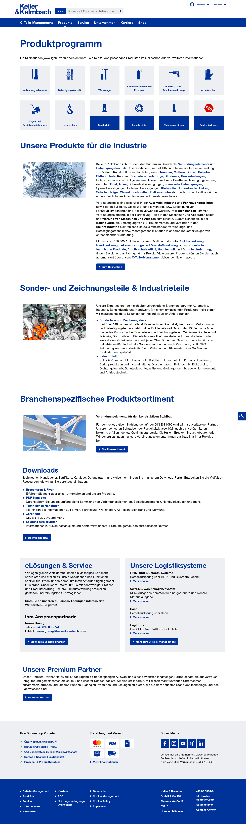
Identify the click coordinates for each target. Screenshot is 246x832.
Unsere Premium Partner (62, 669)
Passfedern (138, 176)
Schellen (102, 192)
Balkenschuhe (160, 192)
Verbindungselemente (35, 90)
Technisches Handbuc (42, 505)
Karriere (126, 22)
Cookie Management (106, 796)
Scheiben (205, 172)
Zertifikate (33, 513)
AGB (60, 796)
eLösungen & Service (58, 565)
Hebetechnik (70, 125)
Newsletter (29, 811)
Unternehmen (104, 22)
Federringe (155, 176)
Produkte (65, 22)
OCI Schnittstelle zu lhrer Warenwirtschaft (50, 751)
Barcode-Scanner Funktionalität (44, 756)
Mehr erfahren (141, 580)
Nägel (114, 192)
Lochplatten (140, 192)
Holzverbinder (187, 188)
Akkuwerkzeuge (132, 245)
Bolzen (191, 172)
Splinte (110, 176)
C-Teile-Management (36, 22)
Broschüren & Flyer (40, 489)
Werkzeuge (104, 90)
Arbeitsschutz (209, 90)
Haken (203, 188)
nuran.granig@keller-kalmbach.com (60, 631)
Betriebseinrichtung (197, 249)
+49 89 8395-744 (47, 627)
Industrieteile (139, 125)
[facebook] (165, 743)
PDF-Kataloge (36, 497)
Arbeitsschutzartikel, (142, 249)
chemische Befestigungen (183, 184)
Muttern (179, 172)
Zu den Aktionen (209, 125)
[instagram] (174, 743)
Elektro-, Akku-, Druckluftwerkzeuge (174, 88)
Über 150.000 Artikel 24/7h (40, 741)
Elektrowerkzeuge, (193, 241)
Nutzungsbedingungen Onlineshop (72, 803)
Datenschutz (101, 791)
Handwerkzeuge (107, 245)
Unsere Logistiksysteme (168, 565)
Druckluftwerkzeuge (165, 245)
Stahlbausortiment (174, 125)
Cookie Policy (101, 801)
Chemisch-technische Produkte (139, 88)
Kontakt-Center (206, 809)
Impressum (100, 806)
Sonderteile (104, 125)
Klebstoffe (168, 188)
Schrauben (164, 172)
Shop (142, 22)
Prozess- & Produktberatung (42, 761)
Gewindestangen (193, 176)
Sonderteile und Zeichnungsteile (123, 320)
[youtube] (183, 743)
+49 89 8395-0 (205, 791)
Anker (123, 184)
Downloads (40, 470)
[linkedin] (201, 743)
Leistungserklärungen (41, 521)
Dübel (113, 184)
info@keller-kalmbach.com (205, 798)
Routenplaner (204, 804)
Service (83, 22)
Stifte (100, 176)
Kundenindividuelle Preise (40, 746)
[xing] (192, 743)
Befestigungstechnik (69, 90)
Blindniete (172, 176)
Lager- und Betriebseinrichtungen (35, 123)
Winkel (125, 192)
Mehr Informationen (105, 761)
